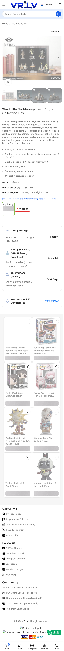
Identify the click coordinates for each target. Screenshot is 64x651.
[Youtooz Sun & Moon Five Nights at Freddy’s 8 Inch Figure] (18, 421)
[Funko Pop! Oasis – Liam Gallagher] (18, 376)
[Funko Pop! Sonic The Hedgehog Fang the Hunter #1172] (46, 331)
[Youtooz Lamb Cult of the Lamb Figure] (46, 467)
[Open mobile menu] (4, 5)
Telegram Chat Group (17, 608)
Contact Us (12, 535)
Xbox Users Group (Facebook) (22, 603)
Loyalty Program (15, 529)
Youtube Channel (15, 553)
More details (51, 300)
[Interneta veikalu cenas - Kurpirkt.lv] (25, 632)
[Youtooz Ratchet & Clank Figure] (18, 467)
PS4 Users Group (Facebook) (21, 592)
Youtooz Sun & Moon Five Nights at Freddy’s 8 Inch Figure (17, 440)
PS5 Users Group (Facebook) (21, 587)
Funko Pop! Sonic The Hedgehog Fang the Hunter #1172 (45, 350)
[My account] (60, 5)
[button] (5, 58)
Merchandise (19, 23)
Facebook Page (14, 569)
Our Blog (11, 574)
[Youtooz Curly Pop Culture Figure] (46, 421)
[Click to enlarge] (8, 82)
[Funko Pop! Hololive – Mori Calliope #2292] (46, 376)
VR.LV (25, 621)
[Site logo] (24, 4)
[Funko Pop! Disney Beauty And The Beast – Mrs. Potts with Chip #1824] (18, 331)
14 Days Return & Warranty (20, 524)
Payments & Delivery (17, 519)
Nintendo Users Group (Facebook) (24, 598)
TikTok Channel (14, 548)
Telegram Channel (15, 558)
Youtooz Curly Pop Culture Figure (43, 439)
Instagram (12, 563)
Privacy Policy (13, 513)
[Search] (58, 14)
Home (5, 23)
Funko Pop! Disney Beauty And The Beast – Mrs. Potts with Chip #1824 (17, 352)
